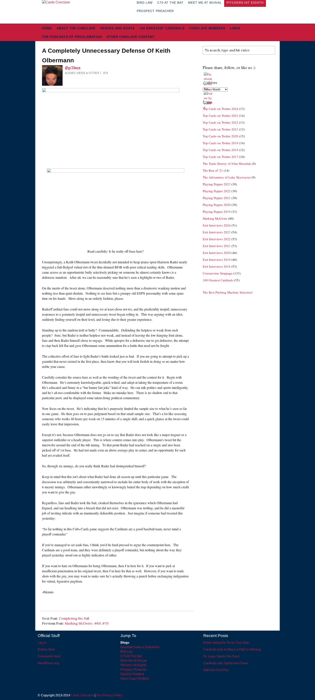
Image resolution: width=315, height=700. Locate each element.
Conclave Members (207, 28)
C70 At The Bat (131, 656)
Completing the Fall (74, 618)
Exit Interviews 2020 (217, 252)
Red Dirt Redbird (132, 674)
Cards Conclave (82, 695)
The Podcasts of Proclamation (72, 36)
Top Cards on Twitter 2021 (220, 129)
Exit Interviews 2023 (217, 232)
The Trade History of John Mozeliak (227, 163)
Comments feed (49, 656)
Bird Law (126, 651)
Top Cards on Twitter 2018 (220, 150)
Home (47, 28)
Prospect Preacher (155, 11)
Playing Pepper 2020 (217, 204)
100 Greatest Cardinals (161, 28)
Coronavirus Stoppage (217, 273)
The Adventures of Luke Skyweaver (227, 177)
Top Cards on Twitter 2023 (220, 115)
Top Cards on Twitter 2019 (220, 143)
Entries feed (46, 649)
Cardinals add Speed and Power (225, 663)
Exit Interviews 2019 (217, 259)
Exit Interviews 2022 (217, 239)
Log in (42, 642)
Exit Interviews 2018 (217, 266)
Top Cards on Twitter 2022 (220, 122)
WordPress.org (48, 663)
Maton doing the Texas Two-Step (226, 642)
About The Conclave (76, 28)
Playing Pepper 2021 (217, 198)
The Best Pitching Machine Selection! (228, 292)
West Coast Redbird (134, 678)
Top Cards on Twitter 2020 (220, 136)
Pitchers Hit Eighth (133, 665)
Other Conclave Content (130, 36)
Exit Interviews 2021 (217, 246)
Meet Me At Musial (133, 660)
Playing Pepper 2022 (217, 191)
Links (235, 28)
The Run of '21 (213, 170)
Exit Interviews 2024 (217, 225)
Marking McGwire (215, 218)
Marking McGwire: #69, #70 (86, 623)
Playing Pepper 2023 (217, 184)
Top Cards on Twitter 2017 (220, 156)
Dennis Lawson (76, 73)
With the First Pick (216, 670)
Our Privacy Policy (109, 695)
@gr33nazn (72, 67)
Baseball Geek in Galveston (139, 647)
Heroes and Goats (117, 28)
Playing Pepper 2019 (217, 211)
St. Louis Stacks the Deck (221, 656)
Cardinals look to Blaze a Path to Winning (232, 649)
